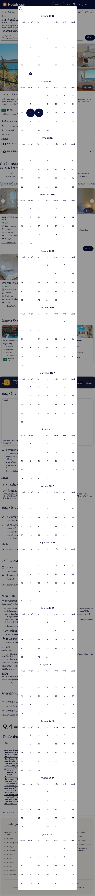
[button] (73, 30)
